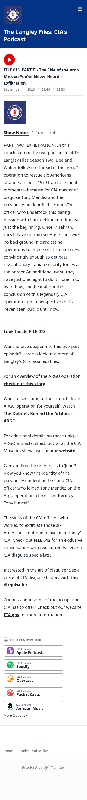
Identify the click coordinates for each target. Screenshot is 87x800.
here (63, 495)
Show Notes (16, 132)
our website (63, 450)
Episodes (22, 751)
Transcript (45, 132)
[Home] (13, 15)
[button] (9, 59)
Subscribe (40, 751)
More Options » (16, 715)
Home (8, 751)
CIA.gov (11, 614)
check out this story (24, 383)
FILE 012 (42, 540)
